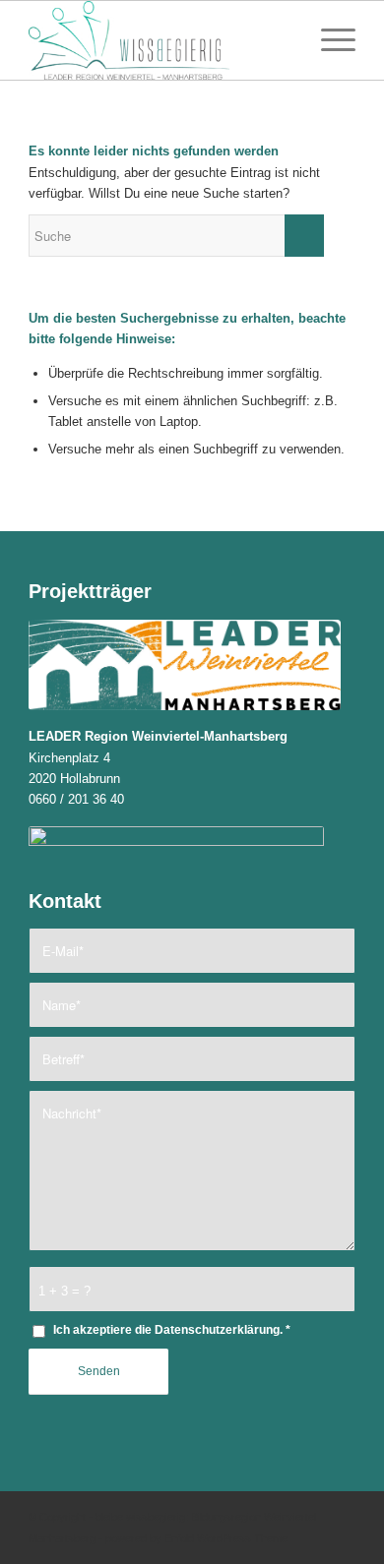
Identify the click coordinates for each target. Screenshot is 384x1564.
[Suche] (282, 40)
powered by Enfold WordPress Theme (196, 1538)
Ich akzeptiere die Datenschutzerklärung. (171, 1330)
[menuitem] (282, 40)
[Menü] (328, 40)
